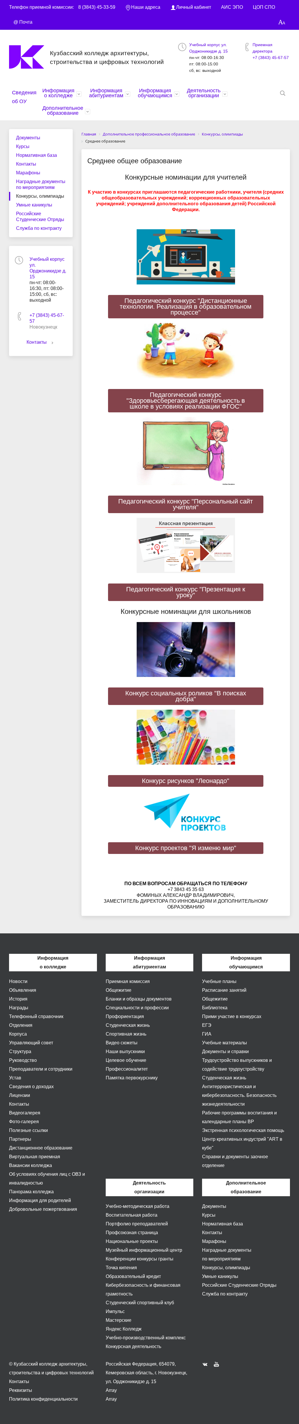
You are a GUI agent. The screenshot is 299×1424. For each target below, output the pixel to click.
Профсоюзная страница (132, 1232)
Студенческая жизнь (128, 1025)
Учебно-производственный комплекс (146, 1337)
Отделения (20, 1025)
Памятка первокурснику (132, 1077)
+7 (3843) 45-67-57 (271, 57)
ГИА (206, 1033)
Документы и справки (225, 1051)
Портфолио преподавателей (137, 1223)
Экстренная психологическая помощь (243, 1130)
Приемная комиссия (128, 981)
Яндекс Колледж (124, 1328)
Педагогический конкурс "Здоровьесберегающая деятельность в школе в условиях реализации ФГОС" (185, 400)
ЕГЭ (206, 1025)
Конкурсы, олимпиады (40, 196)
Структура (20, 1051)
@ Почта (22, 22)
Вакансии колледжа (30, 1165)
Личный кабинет (193, 7)
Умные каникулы (34, 204)
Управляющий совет (31, 1042)
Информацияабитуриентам (106, 93)
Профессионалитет (127, 1069)
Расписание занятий (224, 990)
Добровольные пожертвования (43, 1209)
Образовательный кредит (133, 1276)
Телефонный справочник (36, 1016)
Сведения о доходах (31, 1086)
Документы (28, 137)
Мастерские (118, 1320)
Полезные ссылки (28, 1130)
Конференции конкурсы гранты (139, 1258)
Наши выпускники (125, 1051)
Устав (15, 1077)
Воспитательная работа (131, 1215)
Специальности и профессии (137, 1007)
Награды (18, 1007)
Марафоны (28, 172)
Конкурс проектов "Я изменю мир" (185, 848)
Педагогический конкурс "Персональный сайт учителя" (185, 504)
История (18, 998)
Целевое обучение (126, 1060)
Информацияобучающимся (155, 93)
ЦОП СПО (264, 7)
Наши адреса (145, 7)
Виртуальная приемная (34, 1156)
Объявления (22, 990)
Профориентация (125, 1016)
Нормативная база (36, 155)
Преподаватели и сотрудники (40, 1069)
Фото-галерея (24, 1121)
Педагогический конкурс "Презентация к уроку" (185, 592)
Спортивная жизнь (126, 1033)
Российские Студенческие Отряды (40, 216)
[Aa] (282, 22)
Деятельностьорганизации (203, 93)
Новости (18, 981)
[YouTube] (217, 1364)
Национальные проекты (132, 1241)
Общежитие (118, 990)
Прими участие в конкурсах (231, 1016)
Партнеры (20, 1139)
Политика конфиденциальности (43, 1399)
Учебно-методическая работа (137, 1206)
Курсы (22, 146)
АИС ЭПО (232, 7)
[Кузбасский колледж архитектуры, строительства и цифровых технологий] (29, 57)
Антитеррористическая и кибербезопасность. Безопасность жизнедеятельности (239, 1095)
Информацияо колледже (58, 93)
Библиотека (214, 1007)
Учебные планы (219, 981)
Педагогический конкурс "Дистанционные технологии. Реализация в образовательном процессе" (185, 306)
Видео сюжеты (122, 1042)
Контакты (26, 163)
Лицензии (19, 1095)
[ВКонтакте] (206, 1364)
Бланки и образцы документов (139, 998)
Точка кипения (121, 1267)
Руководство (23, 1060)
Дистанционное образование (40, 1147)
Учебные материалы (224, 1042)
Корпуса (18, 1033)
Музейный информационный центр (144, 1250)
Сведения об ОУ (24, 97)
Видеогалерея (24, 1112)
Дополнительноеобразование (62, 110)
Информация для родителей (40, 1200)
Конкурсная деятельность (133, 1346)
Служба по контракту (39, 228)
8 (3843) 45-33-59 (96, 7)
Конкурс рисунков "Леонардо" (185, 780)
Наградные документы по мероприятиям (40, 184)
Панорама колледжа (31, 1191)
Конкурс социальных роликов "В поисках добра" (185, 696)
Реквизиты (20, 1390)
